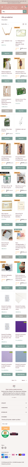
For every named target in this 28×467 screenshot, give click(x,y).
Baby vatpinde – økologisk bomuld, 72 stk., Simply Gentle (6, 215)
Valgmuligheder (21, 81)
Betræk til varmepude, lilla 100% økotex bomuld (21, 336)
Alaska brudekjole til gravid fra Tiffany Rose (6, 72)
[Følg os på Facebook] (2, 448)
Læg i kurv (7, 53)
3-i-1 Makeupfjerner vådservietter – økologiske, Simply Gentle (20, 43)
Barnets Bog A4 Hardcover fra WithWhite (19, 215)
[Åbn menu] (2, 7)
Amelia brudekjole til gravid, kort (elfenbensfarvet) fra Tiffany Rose (6, 102)
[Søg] (25, 11)
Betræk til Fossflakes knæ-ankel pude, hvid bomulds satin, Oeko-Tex (6, 337)
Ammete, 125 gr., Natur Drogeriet (6, 130)
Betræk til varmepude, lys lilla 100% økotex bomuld (6, 366)
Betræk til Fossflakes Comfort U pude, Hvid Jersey (20, 307)
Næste (23, 380)
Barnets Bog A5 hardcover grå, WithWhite (5, 244)
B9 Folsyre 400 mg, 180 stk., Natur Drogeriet (6, 186)
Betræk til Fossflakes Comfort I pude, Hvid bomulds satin (6, 307)
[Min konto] (22, 7)
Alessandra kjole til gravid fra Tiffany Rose (21, 72)
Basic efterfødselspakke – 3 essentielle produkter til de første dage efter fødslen (21, 246)
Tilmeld (5, 428)
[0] (25, 7)
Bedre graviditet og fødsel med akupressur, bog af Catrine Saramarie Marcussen (21, 278)
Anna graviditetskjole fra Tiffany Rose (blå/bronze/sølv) (6, 158)
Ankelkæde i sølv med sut (21, 130)
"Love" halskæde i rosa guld (6, 41)
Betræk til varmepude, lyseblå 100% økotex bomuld (21, 366)
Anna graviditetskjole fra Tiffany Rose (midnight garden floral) (21, 158)
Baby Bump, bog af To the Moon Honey (21, 186)
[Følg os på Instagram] (5, 448)
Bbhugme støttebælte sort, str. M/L (6, 276)
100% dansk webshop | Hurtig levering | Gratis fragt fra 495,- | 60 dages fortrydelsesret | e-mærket (14, 2)
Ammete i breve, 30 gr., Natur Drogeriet (21, 100)
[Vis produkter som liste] (26, 24)
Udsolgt (21, 53)
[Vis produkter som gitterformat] (23, 24)
